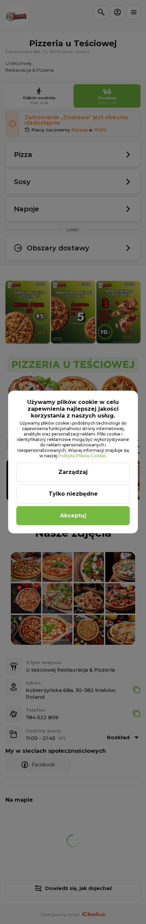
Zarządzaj (73, 472)
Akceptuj (73, 515)
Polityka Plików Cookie (82, 455)
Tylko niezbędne (73, 494)
